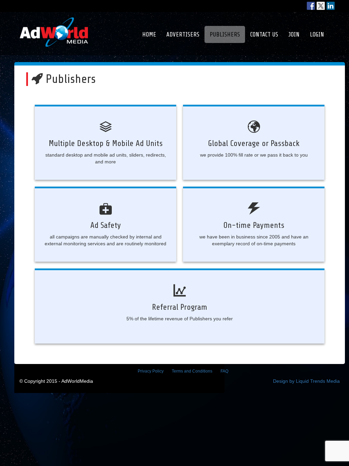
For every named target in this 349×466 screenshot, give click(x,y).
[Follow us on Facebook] (311, 6)
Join (294, 34)
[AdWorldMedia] (54, 20)
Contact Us (264, 34)
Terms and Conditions (192, 371)
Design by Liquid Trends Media (306, 381)
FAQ (224, 371)
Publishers (225, 34)
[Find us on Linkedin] (331, 6)
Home (149, 34)
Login (317, 34)
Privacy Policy (151, 371)
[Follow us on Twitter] (321, 6)
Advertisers (182, 34)
